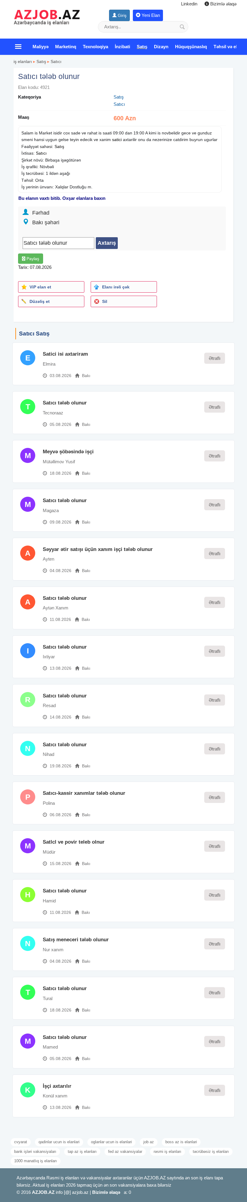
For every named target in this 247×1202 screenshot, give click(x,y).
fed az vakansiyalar (125, 1151)
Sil (104, 301)
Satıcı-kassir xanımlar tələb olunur (84, 793)
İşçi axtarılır (57, 1086)
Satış (41, 61)
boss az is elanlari (181, 1142)
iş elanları (23, 61)
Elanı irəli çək (116, 287)
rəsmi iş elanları (167, 1151)
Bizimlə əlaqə (222, 3)
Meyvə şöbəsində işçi (68, 452)
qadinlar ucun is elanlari (59, 1142)
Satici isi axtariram (65, 354)
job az (148, 1142)
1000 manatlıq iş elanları (35, 1161)
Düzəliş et (40, 301)
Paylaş (32, 258)
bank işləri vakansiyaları (35, 1151)
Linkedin (189, 3)
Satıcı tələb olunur (65, 403)
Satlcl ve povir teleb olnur (74, 842)
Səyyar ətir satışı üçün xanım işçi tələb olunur (98, 549)
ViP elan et (40, 287)
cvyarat (20, 1142)
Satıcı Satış (34, 333)
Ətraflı (214, 358)
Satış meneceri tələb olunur (76, 939)
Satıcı (56, 61)
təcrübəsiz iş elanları (211, 1151)
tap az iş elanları (82, 1151)
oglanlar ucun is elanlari (111, 1142)
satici (117, 139)
